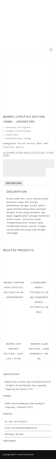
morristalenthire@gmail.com (24, 427)
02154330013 (20, 421)
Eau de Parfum (26, 143)
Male (39, 143)
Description (13, 183)
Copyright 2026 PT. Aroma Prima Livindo (18, 454)
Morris (20, 147)
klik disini (20, 434)
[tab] (13, 183)
